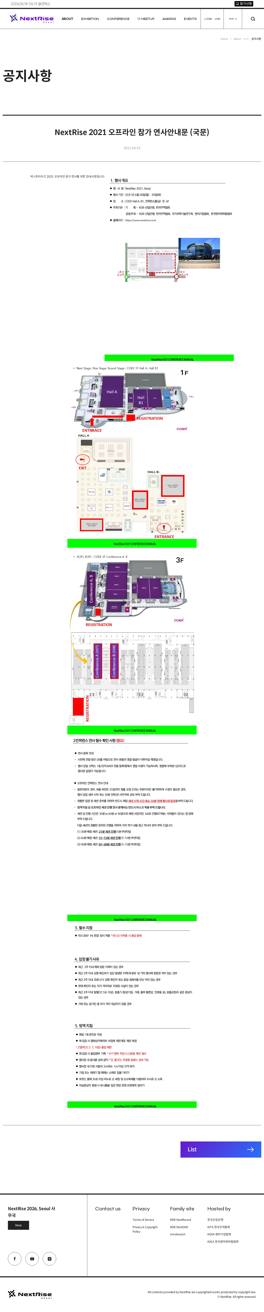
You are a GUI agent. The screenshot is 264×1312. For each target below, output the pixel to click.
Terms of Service (143, 1220)
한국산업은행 (215, 1220)
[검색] (253, 19)
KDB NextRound (180, 1220)
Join (217, 19)
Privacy (141, 1209)
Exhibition (90, 18)
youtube (32, 1259)
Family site (182, 1209)
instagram (49, 1259)
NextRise (32, 18)
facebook (14, 1259)
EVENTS (190, 18)
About (67, 18)
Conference (118, 18)
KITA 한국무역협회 (218, 1227)
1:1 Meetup (145, 18)
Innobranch (177, 1234)
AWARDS (169, 18)
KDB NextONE (179, 1227)
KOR (231, 18)
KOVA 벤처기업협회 (219, 1234)
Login (208, 19)
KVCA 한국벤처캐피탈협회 (223, 1242)
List (192, 1149)
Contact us (108, 1209)
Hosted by (219, 1209)
